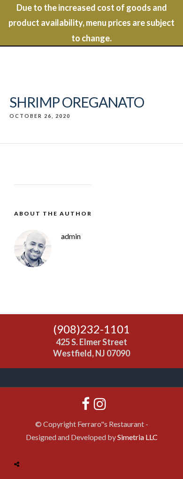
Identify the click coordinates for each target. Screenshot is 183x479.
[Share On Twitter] (40, 442)
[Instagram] (97, 404)
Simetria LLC (137, 437)
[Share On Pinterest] (54, 442)
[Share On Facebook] (27, 442)
